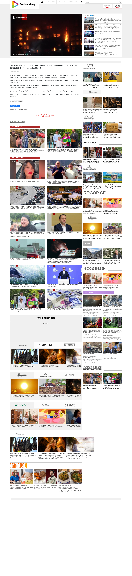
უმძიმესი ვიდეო (18, 101)
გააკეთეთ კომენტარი (18, 122)
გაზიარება (16, 106)
